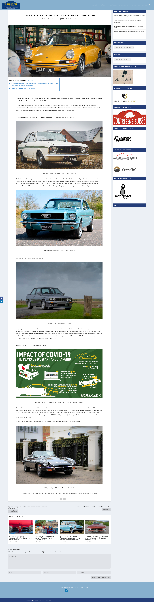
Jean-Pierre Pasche (54, 19)
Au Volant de (113, 5)
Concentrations (123, 5)
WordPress (48, 600)
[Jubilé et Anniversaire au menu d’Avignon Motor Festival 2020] (46, 527)
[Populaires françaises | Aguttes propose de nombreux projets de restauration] (72, 527)
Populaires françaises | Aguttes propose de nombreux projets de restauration (71, 538)
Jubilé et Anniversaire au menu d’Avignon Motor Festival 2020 (44, 538)
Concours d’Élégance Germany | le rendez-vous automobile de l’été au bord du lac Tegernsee (129, 16)
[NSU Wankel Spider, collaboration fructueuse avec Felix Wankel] (21, 527)
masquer (30, 80)
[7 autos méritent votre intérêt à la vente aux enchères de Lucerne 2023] (97, 527)
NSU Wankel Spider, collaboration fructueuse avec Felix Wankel (20, 538)
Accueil (94, 5)
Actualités (102, 5)
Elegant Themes (34, 600)
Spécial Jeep (136, 5)
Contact (144, 5)
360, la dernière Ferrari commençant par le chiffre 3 (127, 37)
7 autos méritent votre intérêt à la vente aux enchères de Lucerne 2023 (96, 538)
